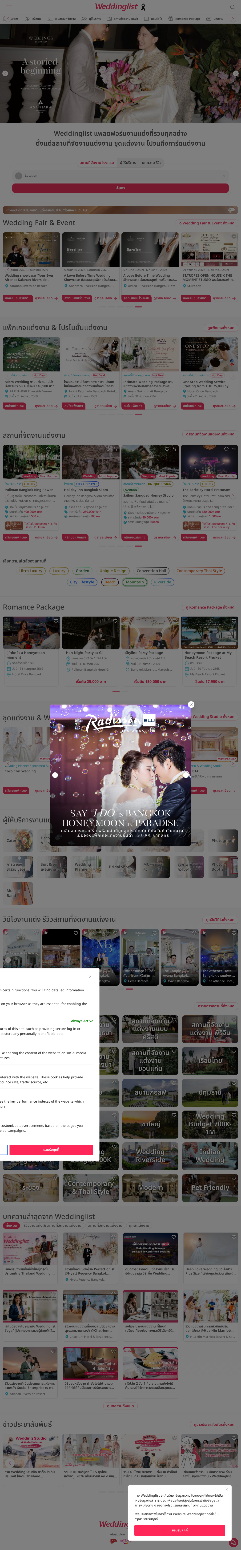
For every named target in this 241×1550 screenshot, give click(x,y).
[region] (180, 1513)
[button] (55, 775)
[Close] (226, 1489)
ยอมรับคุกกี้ (180, 1530)
